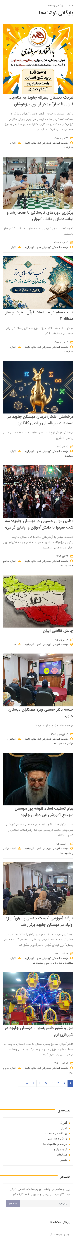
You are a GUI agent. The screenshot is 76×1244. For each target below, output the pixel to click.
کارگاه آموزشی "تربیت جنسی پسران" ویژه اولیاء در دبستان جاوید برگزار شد (39, 921)
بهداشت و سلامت (63, 963)
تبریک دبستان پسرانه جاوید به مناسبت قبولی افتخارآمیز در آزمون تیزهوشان (41, 100)
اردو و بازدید (59, 1149)
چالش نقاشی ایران (58, 631)
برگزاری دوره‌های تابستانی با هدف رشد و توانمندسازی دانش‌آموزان (40, 215)
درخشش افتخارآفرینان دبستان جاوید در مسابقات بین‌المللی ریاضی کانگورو (40, 419)
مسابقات (68, 147)
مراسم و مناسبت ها (63, 743)
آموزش (12, 739)
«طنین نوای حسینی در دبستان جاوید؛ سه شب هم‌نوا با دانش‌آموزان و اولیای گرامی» (39, 524)
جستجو (13, 1203)
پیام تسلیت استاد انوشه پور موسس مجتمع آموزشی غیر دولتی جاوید (44, 811)
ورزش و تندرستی (57, 1138)
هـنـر (13, 644)
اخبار (13, 143)
